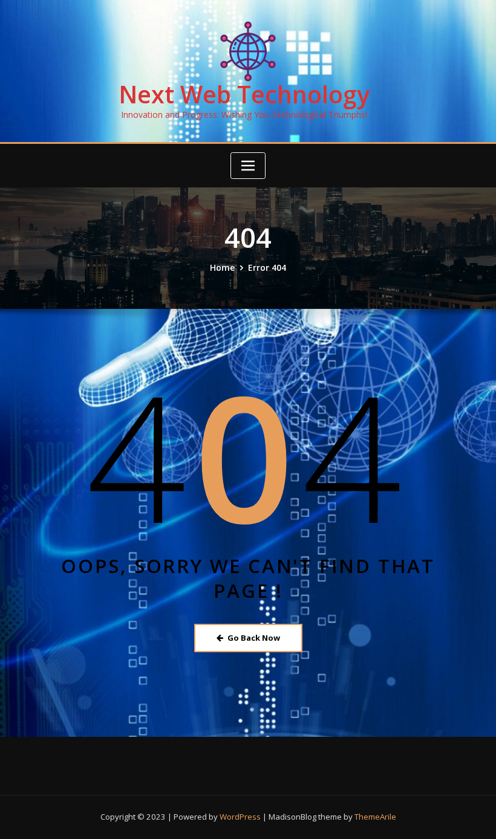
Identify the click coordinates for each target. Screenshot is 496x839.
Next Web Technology (244, 94)
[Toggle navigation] (248, 165)
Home (222, 267)
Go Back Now (253, 637)
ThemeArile (375, 816)
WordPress (240, 816)
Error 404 (267, 267)
